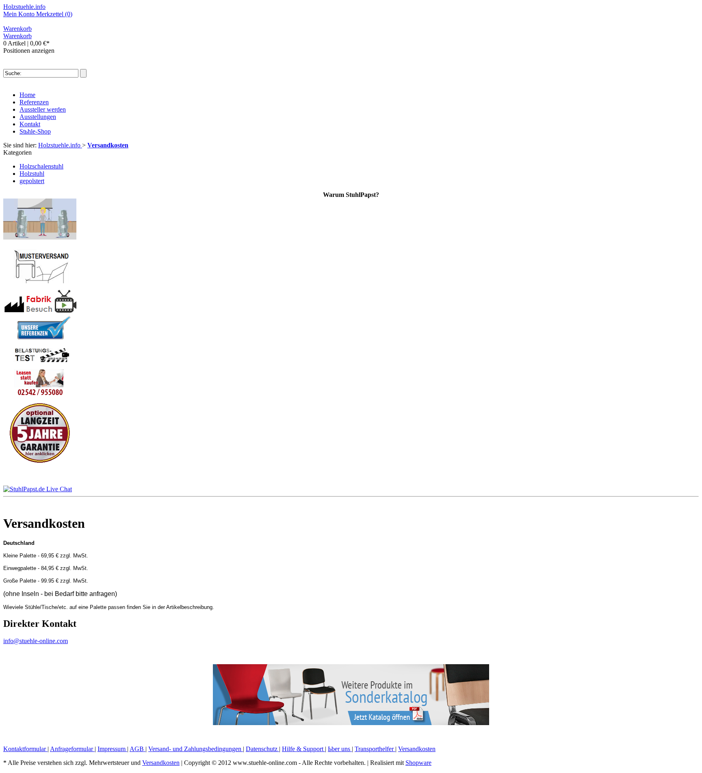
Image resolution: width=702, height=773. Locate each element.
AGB (137, 748)
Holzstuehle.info (24, 6)
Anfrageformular (72, 748)
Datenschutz (262, 748)
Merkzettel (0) (54, 14)
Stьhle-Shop (35, 131)
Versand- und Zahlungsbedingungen (195, 748)
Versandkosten (417, 748)
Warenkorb (17, 28)
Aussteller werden (43, 109)
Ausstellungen (38, 116)
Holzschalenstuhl (41, 166)
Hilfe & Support (303, 748)
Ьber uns (340, 748)
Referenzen (34, 102)
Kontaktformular (25, 748)
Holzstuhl (32, 173)
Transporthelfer (375, 748)
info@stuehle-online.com (35, 640)
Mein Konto (19, 14)
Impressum (112, 748)
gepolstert (32, 180)
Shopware (418, 762)
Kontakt (30, 124)
